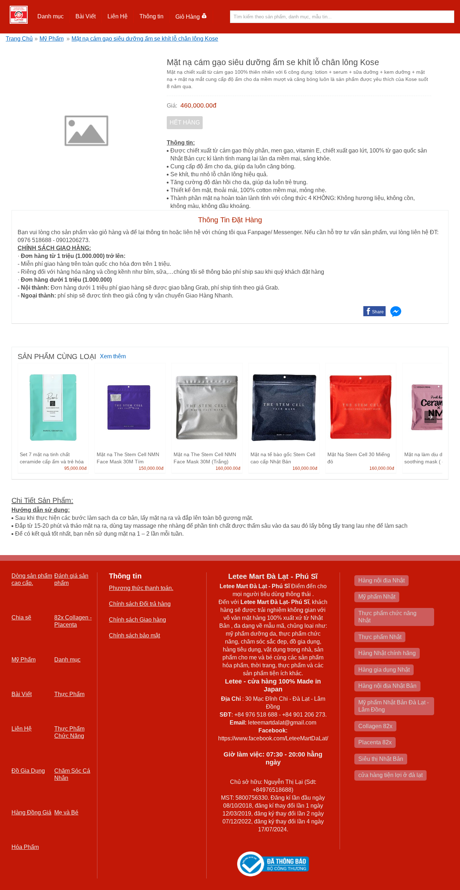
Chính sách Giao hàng (137, 620)
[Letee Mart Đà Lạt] (19, 15)
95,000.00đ (75, 468)
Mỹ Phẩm (52, 39)
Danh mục (67, 660)
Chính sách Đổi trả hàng (140, 604)
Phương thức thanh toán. (141, 588)
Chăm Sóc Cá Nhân (72, 774)
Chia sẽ (21, 617)
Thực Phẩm (69, 694)
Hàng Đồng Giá (31, 812)
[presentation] (430, 417)
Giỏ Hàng (187, 17)
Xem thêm (113, 356)
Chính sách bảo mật (134, 635)
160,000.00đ (228, 468)
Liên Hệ (117, 16)
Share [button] (378, 311)
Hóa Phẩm (25, 847)
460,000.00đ (198, 105)
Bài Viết (22, 694)
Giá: (172, 106)
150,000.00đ (151, 468)
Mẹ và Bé (66, 812)
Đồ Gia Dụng (28, 771)
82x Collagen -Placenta (73, 621)
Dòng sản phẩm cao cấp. (32, 579)
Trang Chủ (19, 39)
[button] (51, 16)
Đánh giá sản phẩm (71, 579)
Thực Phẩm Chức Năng (69, 732)
